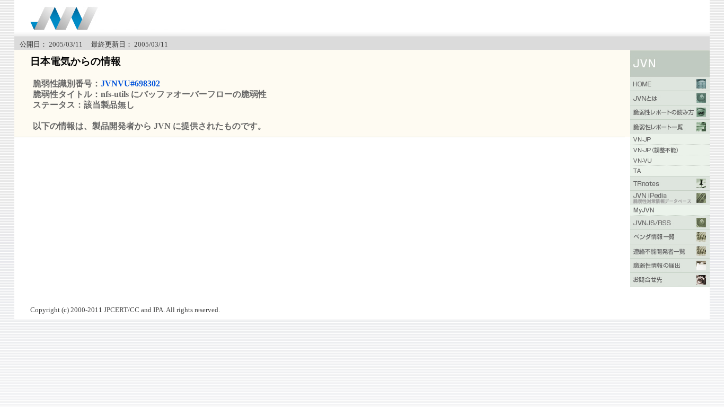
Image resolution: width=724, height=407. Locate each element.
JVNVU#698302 (130, 83)
